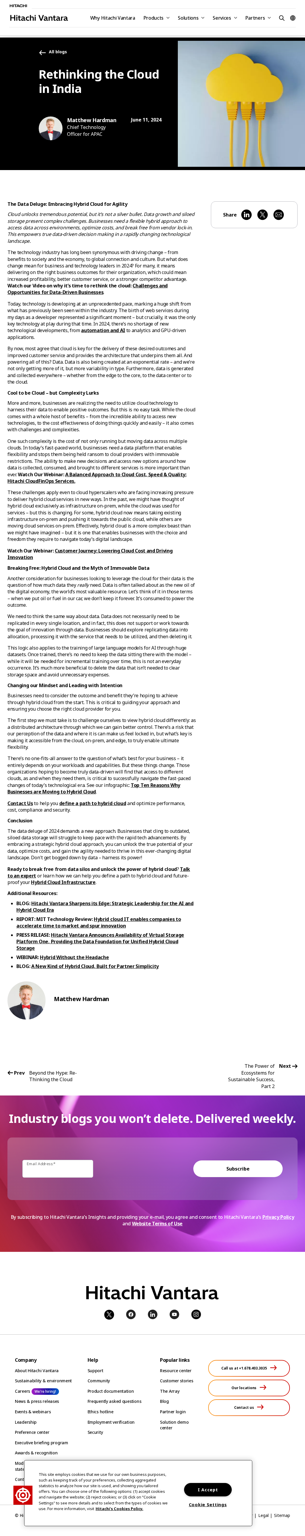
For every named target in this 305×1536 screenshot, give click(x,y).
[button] (281, 17)
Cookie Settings (208, 1504)
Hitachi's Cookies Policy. (119, 1508)
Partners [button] (255, 18)
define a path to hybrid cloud (92, 803)
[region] (138, 1493)
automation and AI (103, 330)
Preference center (32, 1432)
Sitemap (282, 1515)
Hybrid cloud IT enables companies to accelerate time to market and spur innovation (98, 922)
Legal (263, 1515)
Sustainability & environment (43, 1381)
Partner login (173, 1411)
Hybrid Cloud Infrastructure (63, 882)
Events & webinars (33, 1411)
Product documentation (111, 1391)
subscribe (238, 1168)
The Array (169, 1391)
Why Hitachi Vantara (112, 18)
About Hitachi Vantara (37, 1370)
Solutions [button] (188, 18)
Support (95, 1370)
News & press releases (37, 1401)
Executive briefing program (41, 1442)
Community (99, 1381)
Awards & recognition (36, 1453)
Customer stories (176, 1381)
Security (95, 1432)
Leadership (26, 1422)
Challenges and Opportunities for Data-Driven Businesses (87, 288)
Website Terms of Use (157, 1223)
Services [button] (222, 18)
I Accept (208, 1490)
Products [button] (154, 18)
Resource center (176, 1370)
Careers (22, 1391)
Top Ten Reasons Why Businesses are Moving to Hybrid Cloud (93, 788)
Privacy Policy (278, 1217)
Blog (164, 1401)
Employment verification (111, 1422)
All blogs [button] (58, 52)
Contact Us (20, 803)
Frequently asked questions (114, 1401)
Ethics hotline (100, 1411)
